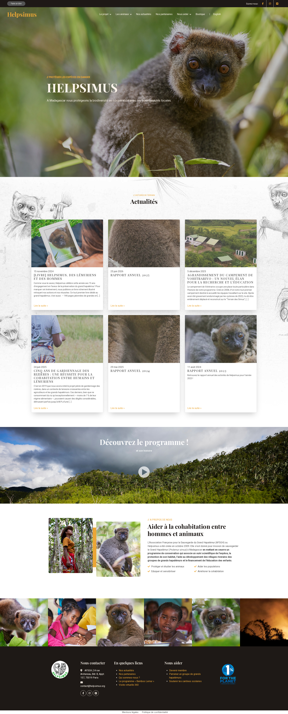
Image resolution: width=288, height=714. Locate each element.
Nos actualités (143, 14)
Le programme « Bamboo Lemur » (136, 681)
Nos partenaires (164, 14)
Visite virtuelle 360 (129, 684)
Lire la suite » (41, 305)
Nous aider (182, 14)
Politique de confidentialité (155, 712)
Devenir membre (178, 670)
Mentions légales (130, 712)
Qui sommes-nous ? (129, 677)
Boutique (200, 14)
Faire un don (16, 3)
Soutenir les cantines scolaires (185, 681)
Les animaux (122, 14)
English (217, 14)
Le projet (103, 14)
